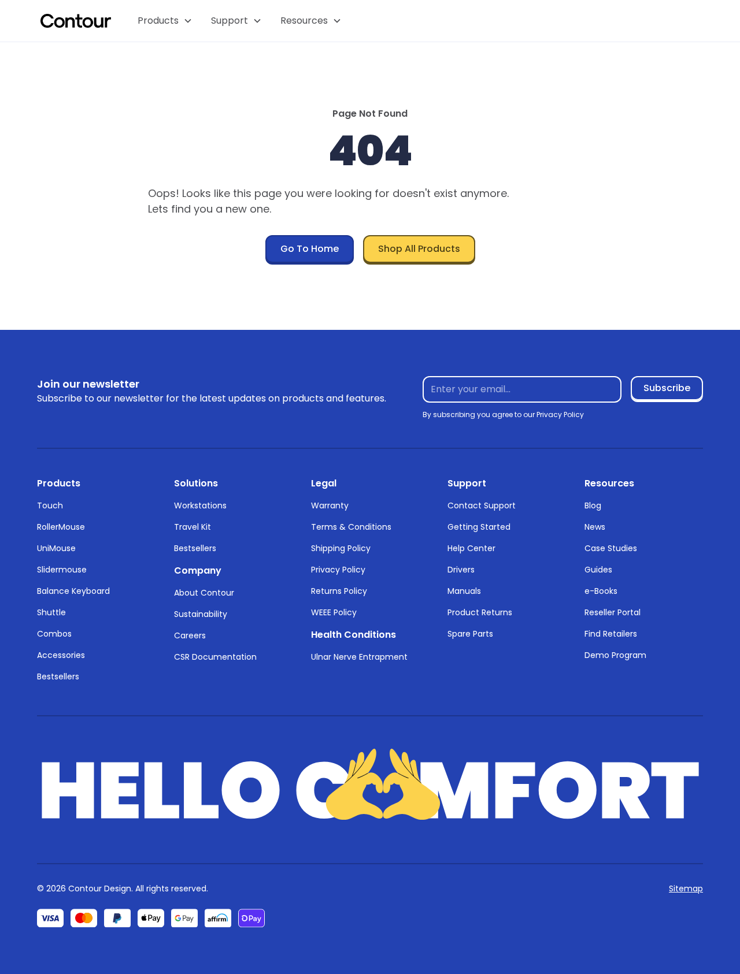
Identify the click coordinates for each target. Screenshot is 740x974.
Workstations (200, 505)
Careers (190, 635)
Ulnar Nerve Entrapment (359, 657)
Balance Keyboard (73, 591)
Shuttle (51, 612)
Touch (50, 505)
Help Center (471, 548)
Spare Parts (470, 634)
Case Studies (610, 548)
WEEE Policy (334, 612)
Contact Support (481, 505)
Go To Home (309, 248)
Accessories (61, 655)
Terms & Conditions (351, 527)
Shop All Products (419, 248)
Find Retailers (610, 634)
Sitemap (686, 888)
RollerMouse (61, 527)
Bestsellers (58, 676)
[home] (75, 20)
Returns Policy (339, 591)
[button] (165, 21)
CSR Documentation (215, 657)
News (594, 527)
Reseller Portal (612, 612)
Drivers (461, 569)
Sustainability (200, 614)
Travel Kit (192, 527)
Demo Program (615, 655)
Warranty (330, 505)
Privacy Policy (338, 569)
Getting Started (478, 527)
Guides (598, 569)
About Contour (204, 592)
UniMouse (56, 548)
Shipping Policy (341, 548)
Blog (592, 505)
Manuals (464, 591)
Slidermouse (62, 569)
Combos (54, 634)
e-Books (600, 591)
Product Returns (479, 612)
